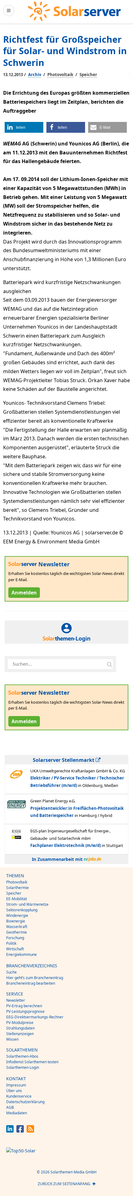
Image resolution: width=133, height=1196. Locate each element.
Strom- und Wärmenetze (27, 904)
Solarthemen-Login (22, 1067)
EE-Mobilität (16, 898)
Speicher (88, 74)
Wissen (12, 1039)
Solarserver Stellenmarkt (64, 760)
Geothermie (16, 932)
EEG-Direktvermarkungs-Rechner (34, 1017)
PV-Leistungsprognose (25, 1011)
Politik (11, 943)
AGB (10, 1107)
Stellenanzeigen (20, 1033)
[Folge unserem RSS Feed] (30, 1131)
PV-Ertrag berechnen (24, 1005)
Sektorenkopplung (21, 910)
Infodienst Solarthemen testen (32, 1061)
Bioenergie (15, 921)
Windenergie (17, 915)
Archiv (34, 74)
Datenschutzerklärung (25, 1101)
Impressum (16, 1085)
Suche (11, 972)
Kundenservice (19, 1096)
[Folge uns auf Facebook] (20, 1131)
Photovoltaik (60, 74)
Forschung (15, 937)
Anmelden (24, 592)
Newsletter (15, 1000)
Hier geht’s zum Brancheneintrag (34, 977)
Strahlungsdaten (20, 1028)
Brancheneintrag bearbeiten (30, 983)
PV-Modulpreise (19, 1022)
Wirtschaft (15, 949)
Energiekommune (21, 954)
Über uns (14, 1090)
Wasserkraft (16, 926)
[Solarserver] (74, 11)
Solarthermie (17, 887)
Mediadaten (16, 1113)
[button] (24, 127)
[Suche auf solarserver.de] (109, 664)
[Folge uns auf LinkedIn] (10, 1131)
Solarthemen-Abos (22, 1056)
